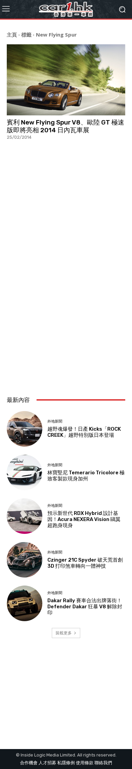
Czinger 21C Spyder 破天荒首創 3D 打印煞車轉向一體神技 (85, 563)
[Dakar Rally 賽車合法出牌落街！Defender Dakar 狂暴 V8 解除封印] (24, 603)
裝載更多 (64, 633)
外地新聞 (54, 421)
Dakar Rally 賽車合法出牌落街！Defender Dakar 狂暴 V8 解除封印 (84, 606)
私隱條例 (66, 762)
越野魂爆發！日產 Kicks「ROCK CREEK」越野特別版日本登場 (84, 432)
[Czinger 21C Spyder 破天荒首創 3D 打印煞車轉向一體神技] (24, 560)
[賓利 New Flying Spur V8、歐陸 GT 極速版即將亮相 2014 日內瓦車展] (66, 79)
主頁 (12, 34)
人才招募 (47, 762)
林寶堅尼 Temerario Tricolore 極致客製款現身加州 (86, 476)
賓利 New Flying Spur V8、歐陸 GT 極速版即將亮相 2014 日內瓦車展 (65, 126)
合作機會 (29, 762)
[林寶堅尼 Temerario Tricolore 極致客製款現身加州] (24, 472)
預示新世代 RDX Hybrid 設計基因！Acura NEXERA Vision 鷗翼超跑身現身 (83, 519)
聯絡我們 (103, 762)
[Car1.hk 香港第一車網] (66, 9)
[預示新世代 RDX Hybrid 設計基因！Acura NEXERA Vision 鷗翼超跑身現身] (24, 516)
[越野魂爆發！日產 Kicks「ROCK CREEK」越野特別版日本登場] (24, 429)
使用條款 (84, 762)
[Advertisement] (66, 316)
